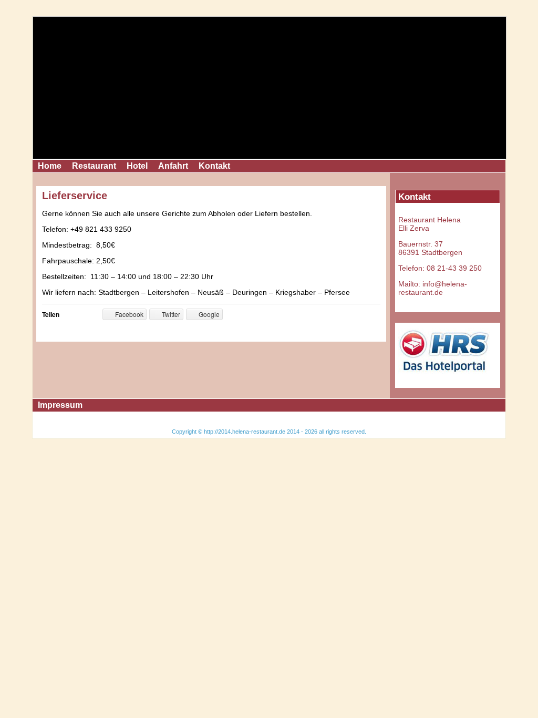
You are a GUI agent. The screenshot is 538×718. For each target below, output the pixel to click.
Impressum (60, 405)
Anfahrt (173, 165)
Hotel (137, 165)
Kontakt (214, 165)
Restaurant (94, 165)
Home (49, 165)
